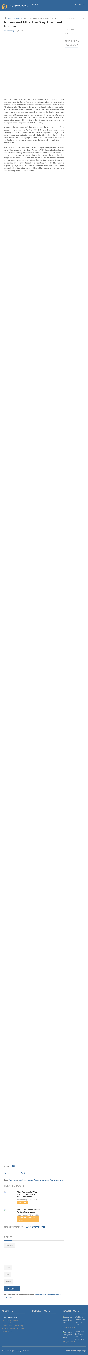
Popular (70, 30)
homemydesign (9, 31)
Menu (34, 4)
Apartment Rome (57, 1180)
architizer (13, 1166)
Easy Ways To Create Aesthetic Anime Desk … (80, 1336)
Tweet (6, 1173)
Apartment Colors (26, 1180)
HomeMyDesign (79, 1350)
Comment (9, 1245)
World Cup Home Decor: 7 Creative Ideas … (80, 1321)
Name (8, 1268)
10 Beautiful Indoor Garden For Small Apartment (28, 1211)
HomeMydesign (8, 1350)
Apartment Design (41, 1180)
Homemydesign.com (9, 1317)
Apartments (23, 1202)
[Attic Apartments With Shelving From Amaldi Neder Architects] (9, 1192)
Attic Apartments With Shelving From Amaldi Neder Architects (27, 1194)
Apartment (13, 1180)
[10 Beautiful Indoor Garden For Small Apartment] (9, 1210)
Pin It (23, 1173)
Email (7, 1275)
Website (8, 1282)
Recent (70, 33)
